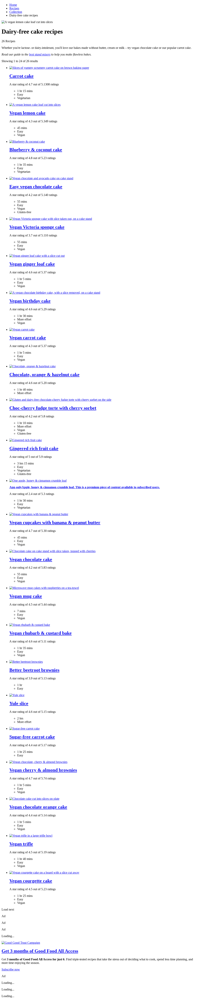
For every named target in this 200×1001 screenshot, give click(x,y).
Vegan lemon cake (27, 112)
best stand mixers (39, 54)
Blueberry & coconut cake (35, 149)
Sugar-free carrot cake (32, 736)
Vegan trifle (21, 843)
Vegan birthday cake (30, 300)
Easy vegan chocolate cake (35, 186)
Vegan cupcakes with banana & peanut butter (54, 522)
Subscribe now (11, 969)
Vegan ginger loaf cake (32, 264)
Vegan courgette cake (30, 880)
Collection (15, 11)
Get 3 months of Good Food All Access (40, 951)
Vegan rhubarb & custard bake (40, 633)
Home (13, 4)
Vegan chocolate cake (30, 559)
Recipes (14, 8)
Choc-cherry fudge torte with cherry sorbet (52, 408)
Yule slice (18, 703)
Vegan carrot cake (27, 337)
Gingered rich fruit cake (33, 448)
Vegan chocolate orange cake (38, 807)
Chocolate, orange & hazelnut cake (44, 374)
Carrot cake (21, 76)
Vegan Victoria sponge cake (36, 227)
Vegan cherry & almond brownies (43, 770)
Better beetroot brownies (34, 670)
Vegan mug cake (25, 596)
